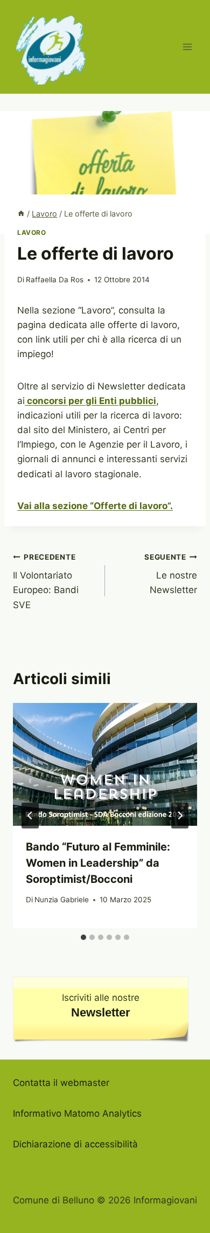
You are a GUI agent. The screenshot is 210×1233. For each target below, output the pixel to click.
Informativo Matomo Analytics (77, 1113)
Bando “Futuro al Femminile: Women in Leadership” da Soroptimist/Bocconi (98, 863)
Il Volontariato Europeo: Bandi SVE (46, 581)
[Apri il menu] (187, 46)
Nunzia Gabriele (61, 899)
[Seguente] (179, 815)
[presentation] (105, 764)
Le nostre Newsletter (170, 574)
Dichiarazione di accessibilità (75, 1144)
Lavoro (31, 232)
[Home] (21, 213)
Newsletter (100, 1012)
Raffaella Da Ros (54, 279)
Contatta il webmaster (61, 1082)
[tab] (83, 937)
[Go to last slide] (30, 815)
